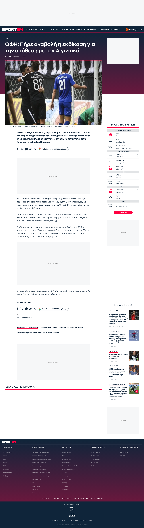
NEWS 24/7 (65, 520)
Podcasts (65, 486)
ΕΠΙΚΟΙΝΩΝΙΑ (66, 498)
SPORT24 (55, 520)
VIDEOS (79, 29)
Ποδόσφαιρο (32, 29)
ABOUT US (55, 498)
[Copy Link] (30, 149)
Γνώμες (64, 482)
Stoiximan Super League (40, 452)
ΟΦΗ (18, 317)
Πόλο (5, 466)
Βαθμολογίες (66, 459)
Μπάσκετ (44, 29)
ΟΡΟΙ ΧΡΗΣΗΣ (79, 498)
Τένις (5, 462)
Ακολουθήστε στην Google (27, 327)
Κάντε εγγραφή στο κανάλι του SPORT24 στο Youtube (38, 333)
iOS (124, 455)
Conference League (39, 469)
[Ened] (72, 516)
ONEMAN (74, 520)
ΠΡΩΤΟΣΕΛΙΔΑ (90, 29)
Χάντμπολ (6, 469)
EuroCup (35, 489)
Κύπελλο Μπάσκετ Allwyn (41, 476)
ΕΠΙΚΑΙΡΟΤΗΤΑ (114, 331)
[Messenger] (26, 149)
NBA (33, 482)
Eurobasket (36, 492)
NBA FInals (36, 486)
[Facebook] (17, 149)
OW (90, 520)
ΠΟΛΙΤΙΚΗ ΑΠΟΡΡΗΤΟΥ (95, 498)
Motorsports (7, 472)
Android (125, 452)
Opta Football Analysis (69, 466)
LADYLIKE (83, 520)
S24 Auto (65, 476)
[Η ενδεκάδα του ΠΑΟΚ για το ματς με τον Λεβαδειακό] (134, 356)
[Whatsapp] (35, 149)
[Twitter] (21, 149)
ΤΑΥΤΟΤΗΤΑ (44, 498)
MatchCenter (66, 452)
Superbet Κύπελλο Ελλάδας (41, 459)
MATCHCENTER (68, 29)
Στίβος (5, 476)
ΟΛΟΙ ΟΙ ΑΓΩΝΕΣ (123, 212)
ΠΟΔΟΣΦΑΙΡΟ (113, 311)
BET (58, 29)
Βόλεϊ (5, 459)
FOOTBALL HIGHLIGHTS (117, 384)
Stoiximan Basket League (41, 472)
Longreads (65, 489)
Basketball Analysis (68, 469)
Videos (64, 455)
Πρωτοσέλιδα (66, 462)
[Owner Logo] (72, 508)
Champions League (39, 462)
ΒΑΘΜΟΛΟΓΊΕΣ (117, 29)
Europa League (37, 466)
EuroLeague (36, 479)
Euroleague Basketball (131, 29)
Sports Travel (66, 479)
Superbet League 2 (39, 455)
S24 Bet (64, 472)
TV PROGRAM (103, 29)
